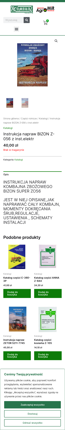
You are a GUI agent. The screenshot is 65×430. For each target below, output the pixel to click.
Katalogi (43, 118)
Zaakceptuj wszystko (32, 404)
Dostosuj (32, 413)
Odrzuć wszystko (32, 422)
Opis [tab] (6, 174)
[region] (32, 399)
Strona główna (11, 118)
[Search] (27, 20)
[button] (16, 29)
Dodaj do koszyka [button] (12, 293)
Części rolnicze (29, 118)
